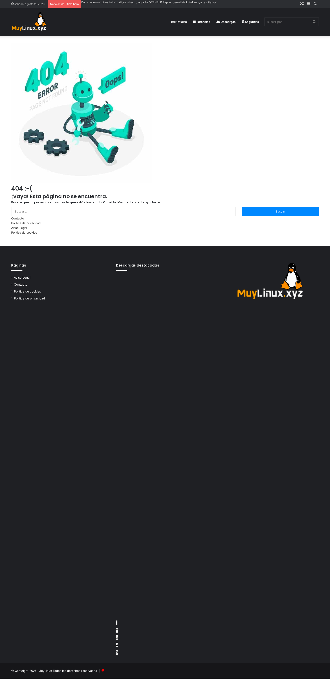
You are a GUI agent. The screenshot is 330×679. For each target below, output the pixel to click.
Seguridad (251, 22)
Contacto (17, 218)
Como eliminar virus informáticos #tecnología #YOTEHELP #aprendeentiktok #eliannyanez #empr (149, 2)
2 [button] (117, 630)
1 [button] (116, 623)
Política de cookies (24, 232)
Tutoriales (203, 22)
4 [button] (117, 645)
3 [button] (117, 637)
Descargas (227, 22)
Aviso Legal (19, 228)
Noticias (181, 22)
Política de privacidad (26, 223)
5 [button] (117, 652)
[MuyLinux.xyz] (28, 21)
